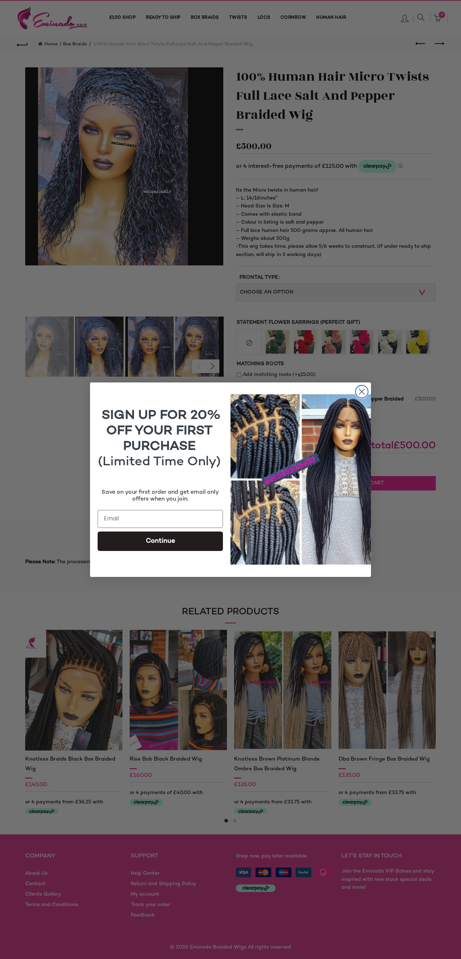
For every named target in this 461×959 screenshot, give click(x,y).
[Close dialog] (361, 391)
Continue (160, 541)
